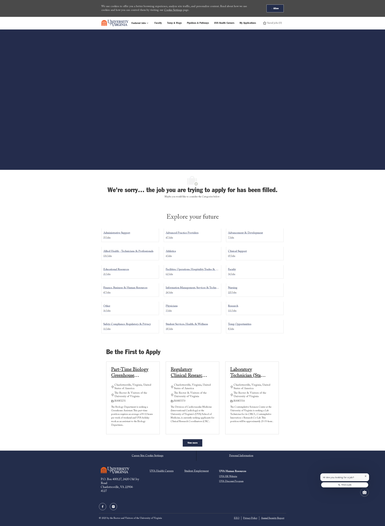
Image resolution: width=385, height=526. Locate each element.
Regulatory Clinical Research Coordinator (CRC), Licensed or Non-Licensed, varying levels (188, 373)
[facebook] (102, 506)
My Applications (248, 23)
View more (192, 443)
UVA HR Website (228, 476)
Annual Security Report (272, 518)
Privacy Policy (250, 518)
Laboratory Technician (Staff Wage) (247, 373)
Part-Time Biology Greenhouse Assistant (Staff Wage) (129, 373)
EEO (236, 518)
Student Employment (196, 471)
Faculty (158, 23)
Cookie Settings (173, 10)
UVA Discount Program (231, 481)
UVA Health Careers (224, 23)
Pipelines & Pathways (198, 23)
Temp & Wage (174, 23)
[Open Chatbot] (364, 492)
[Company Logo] (114, 23)
